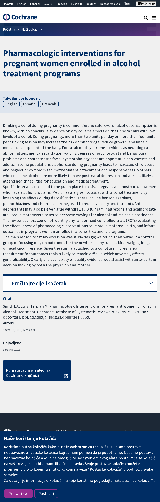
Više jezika (148, 4)
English (22, 4)
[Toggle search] (146, 18)
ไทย (127, 4)
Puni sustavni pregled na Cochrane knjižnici (28, 373)
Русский (76, 4)
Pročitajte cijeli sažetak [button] (38, 283)
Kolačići (143, 480)
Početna (9, 29)
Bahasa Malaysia (110, 4)
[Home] (20, 17)
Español (35, 4)
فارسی (48, 4)
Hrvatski (8, 4)
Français (62, 4)
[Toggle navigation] (154, 18)
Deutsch (91, 4)
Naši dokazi (30, 29)
